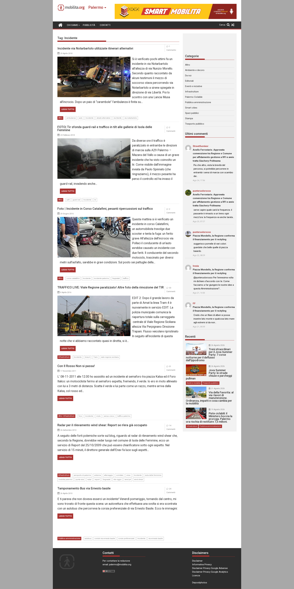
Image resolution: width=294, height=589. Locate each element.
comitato (119, 475)
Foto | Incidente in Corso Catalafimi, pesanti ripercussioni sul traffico (105, 208)
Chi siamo (72, 25)
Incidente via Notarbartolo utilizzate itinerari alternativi (95, 48)
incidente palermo (101, 278)
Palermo (95, 7)
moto (98, 416)
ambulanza (71, 118)
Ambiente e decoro (194, 70)
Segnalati (116, 278)
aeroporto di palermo (82, 475)
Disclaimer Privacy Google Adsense (210, 568)
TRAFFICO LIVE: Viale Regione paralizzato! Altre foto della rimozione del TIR (110, 287)
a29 (68, 200)
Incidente (89, 118)
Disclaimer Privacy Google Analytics (210, 571)
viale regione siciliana (110, 357)
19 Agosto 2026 (218, 409)
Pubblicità (89, 25)
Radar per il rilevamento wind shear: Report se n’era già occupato (102, 425)
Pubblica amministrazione (69, 538)
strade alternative (103, 118)
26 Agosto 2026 (218, 345)
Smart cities (191, 107)
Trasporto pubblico (194, 123)
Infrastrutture (64, 357)
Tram (95, 357)
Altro (60, 118)
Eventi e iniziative (193, 86)
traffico (125, 278)
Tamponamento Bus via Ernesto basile (84, 488)
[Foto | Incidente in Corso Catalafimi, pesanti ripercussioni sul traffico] (93, 218)
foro (80, 416)
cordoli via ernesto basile (104, 539)
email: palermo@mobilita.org (117, 564)
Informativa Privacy (202, 564)
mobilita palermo (65, 480)
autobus (88, 539)
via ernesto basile (156, 539)
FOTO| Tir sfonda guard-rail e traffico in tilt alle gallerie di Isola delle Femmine (104, 128)
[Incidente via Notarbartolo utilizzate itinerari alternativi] (93, 58)
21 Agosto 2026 (218, 388)
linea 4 (87, 357)
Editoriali (189, 81)
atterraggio (108, 475)
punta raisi (80, 480)
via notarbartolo (130, 118)
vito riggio (117, 480)
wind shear (138, 480)
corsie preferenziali (126, 539)
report (97, 480)
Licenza (196, 575)
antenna (97, 475)
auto (80, 118)
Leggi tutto (67, 109)
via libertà (117, 118)
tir (95, 200)
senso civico (109, 416)
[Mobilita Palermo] (60, 25)
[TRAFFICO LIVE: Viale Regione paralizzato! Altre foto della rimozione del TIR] (93, 297)
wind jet (128, 480)
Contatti (105, 25)
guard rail (76, 200)
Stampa (189, 118)
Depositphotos (199, 582)
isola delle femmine (153, 475)
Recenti (190, 336)
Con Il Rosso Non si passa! (76, 366)
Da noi (188, 75)
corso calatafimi (73, 278)
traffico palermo (123, 416)
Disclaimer (197, 560)
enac (128, 475)
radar (89, 480)
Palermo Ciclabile (193, 97)
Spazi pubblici (192, 113)
